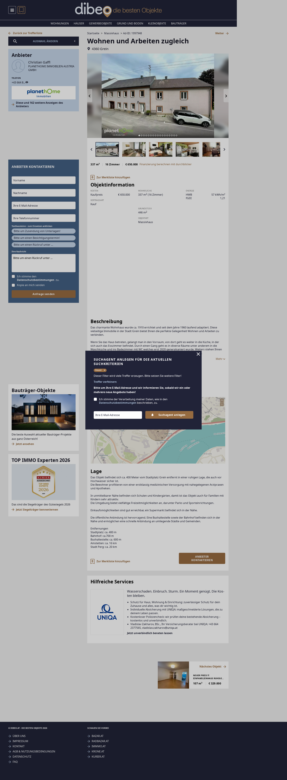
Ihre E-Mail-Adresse (103, 409)
